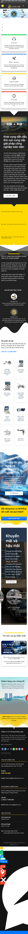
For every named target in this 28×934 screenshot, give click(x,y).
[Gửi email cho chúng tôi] (11, 749)
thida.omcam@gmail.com (13, 804)
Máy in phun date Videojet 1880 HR (20, 371)
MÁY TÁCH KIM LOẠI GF (21, 439)
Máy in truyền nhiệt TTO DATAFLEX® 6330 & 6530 (20, 418)
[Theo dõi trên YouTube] (22, 749)
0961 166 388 (5, 773)
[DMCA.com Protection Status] (6, 753)
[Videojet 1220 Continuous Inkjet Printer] (7, 410)
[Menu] (2, 6)
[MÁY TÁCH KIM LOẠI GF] (21, 432)
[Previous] (1, 19)
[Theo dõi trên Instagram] (5, 749)
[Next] (5, 19)
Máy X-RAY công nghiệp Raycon (7, 440)
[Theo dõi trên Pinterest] (16, 749)
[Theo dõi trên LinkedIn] (19, 749)
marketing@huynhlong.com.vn (14, 778)
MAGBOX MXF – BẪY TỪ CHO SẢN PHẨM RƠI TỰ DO (7, 372)
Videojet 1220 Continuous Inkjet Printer (7, 418)
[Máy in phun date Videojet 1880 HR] (21, 362)
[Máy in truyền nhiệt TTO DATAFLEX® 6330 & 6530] (21, 410)
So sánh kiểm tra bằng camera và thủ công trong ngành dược (14, 658)
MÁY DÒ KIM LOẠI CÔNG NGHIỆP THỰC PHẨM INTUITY (21, 395)
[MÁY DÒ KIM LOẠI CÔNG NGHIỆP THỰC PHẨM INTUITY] (21, 386)
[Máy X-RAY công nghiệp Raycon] (7, 432)
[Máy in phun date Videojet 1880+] (7, 386)
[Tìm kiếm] (23, 5)
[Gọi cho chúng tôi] (14, 749)
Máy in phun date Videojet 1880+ (7, 394)
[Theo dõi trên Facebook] (2, 749)
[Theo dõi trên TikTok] (8, 749)
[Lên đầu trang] (1, 848)
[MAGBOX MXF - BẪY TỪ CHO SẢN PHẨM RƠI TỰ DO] (7, 362)
